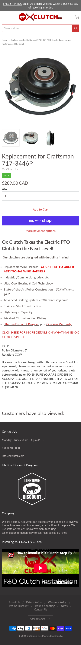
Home (4, 40)
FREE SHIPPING (12, 3)
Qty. (4, 188)
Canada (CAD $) (38, 618)
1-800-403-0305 (11, 448)
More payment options (40, 230)
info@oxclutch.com (13, 455)
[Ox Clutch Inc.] (40, 17)
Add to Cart (40, 209)
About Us (14, 602)
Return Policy (34, 602)
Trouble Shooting (45, 605)
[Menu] (9, 17)
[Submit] (75, 28)
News (64, 605)
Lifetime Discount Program (21, 324)
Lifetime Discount (18, 605)
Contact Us (40, 609)
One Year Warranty (59, 324)
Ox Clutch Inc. (10, 169)
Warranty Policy (57, 602)
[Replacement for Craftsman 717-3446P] (11, 138)
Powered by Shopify (52, 635)
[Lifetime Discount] (40, 489)
